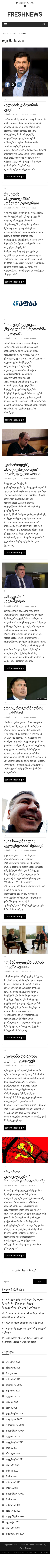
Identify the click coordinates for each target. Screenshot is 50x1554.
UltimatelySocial (41, 1552)
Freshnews (24, 14)
